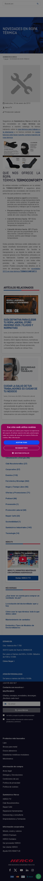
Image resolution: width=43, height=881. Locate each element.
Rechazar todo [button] (21, 448)
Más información (14, 437)
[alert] (21, 440)
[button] (21, 453)
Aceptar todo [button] (21, 442)
